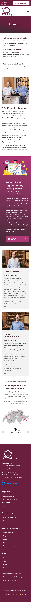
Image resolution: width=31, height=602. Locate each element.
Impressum (13, 590)
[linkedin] (5, 306)
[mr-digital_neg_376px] (10, 450)
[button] (3, 432)
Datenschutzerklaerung (21, 590)
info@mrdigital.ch (6, 469)
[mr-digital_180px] (8, 7)
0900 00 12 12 (12, 477)
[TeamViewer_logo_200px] (9, 482)
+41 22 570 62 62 (6, 474)
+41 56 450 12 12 (6, 472)
